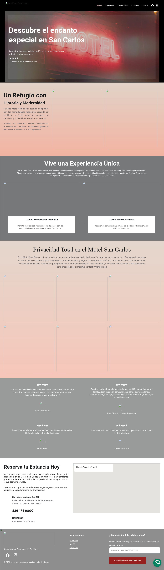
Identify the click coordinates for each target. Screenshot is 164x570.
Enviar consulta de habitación (127, 560)
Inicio (99, 5)
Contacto (135, 5)
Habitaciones (123, 5)
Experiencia (110, 5)
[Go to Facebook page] (7, 555)
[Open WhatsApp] (157, 563)
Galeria (145, 5)
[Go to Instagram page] (15, 555)
